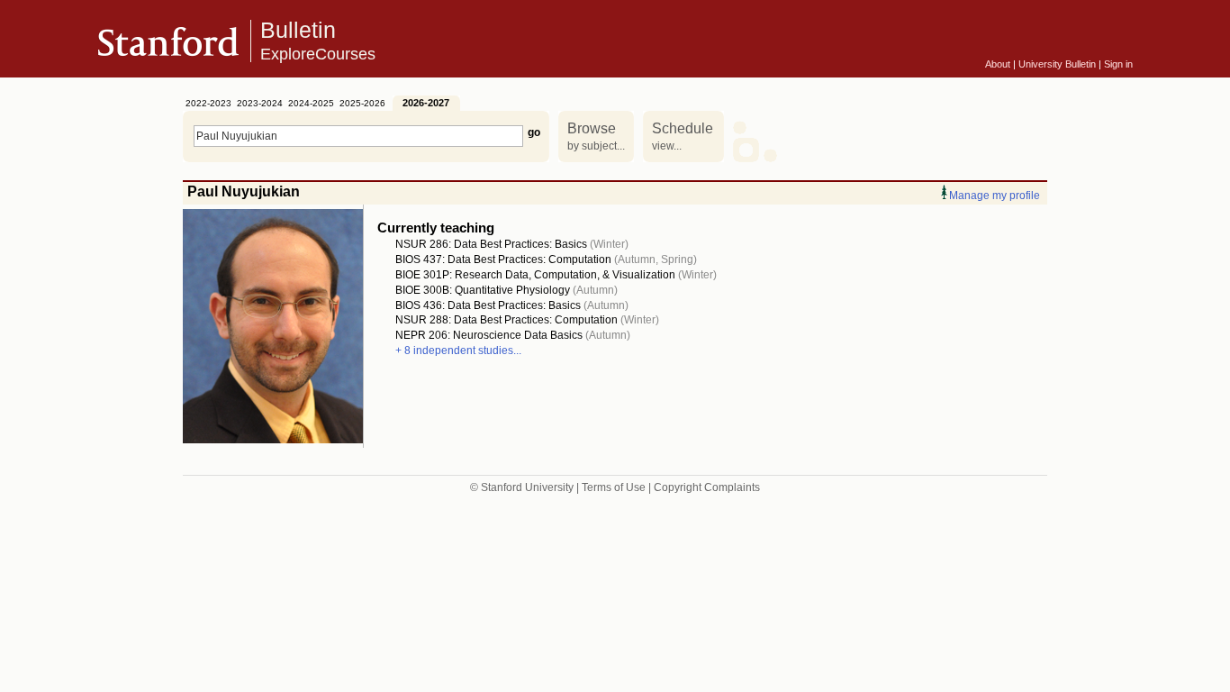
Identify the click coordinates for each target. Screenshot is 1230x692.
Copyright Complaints (707, 487)
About (997, 64)
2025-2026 (362, 103)
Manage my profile (994, 195)
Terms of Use (614, 487)
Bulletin (317, 40)
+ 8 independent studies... (458, 350)
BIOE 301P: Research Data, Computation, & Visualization (535, 275)
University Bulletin (1057, 64)
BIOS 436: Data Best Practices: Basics (488, 305)
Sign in (1118, 64)
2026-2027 (425, 102)
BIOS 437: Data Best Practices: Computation (503, 259)
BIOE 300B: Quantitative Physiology (482, 290)
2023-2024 (260, 103)
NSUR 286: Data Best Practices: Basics (491, 244)
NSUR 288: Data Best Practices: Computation (506, 320)
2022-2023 (208, 103)
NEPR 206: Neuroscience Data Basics (489, 335)
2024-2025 (311, 103)
